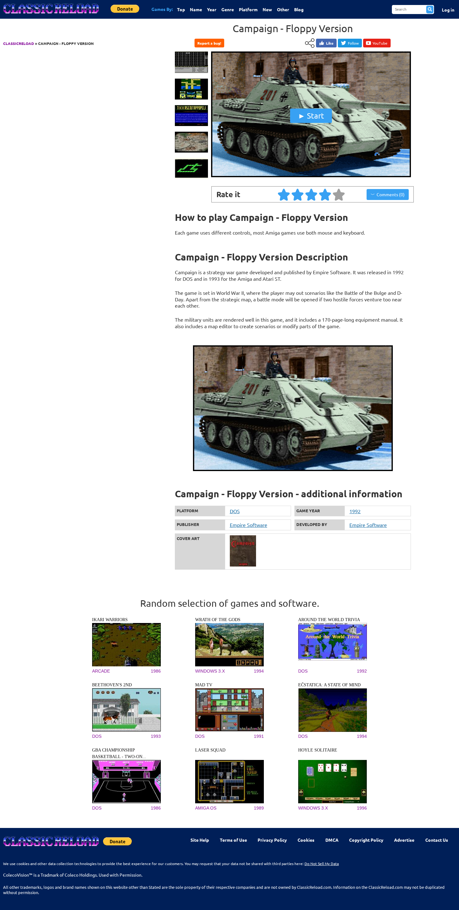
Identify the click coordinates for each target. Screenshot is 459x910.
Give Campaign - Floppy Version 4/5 (325, 194)
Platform (248, 9)
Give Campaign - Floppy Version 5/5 (339, 194)
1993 (156, 736)
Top (181, 9)
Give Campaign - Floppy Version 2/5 (297, 194)
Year (211, 9)
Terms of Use (233, 840)
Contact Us (436, 840)
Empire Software (248, 525)
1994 (259, 671)
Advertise (404, 840)
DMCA (331, 840)
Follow (353, 43)
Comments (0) (391, 194)
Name (196, 9)
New (267, 9)
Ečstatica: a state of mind (329, 685)
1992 (355, 511)
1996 (362, 807)
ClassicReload (18, 43)
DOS (235, 511)
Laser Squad (210, 750)
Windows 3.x (210, 671)
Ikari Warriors (110, 619)
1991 (259, 736)
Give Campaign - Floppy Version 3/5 (311, 194)
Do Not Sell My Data (321, 863)
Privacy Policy (272, 840)
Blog (299, 9)
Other (283, 9)
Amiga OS (205, 807)
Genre (227, 9)
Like (329, 43)
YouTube (380, 43)
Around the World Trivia (329, 619)
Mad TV (203, 685)
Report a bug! (209, 43)
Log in (448, 9)
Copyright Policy (366, 840)
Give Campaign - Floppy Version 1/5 (284, 194)
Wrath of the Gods (217, 619)
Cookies (306, 840)
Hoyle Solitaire (317, 750)
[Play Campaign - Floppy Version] (311, 175)
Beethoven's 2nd (112, 685)
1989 (259, 807)
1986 (156, 671)
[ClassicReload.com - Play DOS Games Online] (50, 14)
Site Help (199, 840)
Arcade (101, 671)
